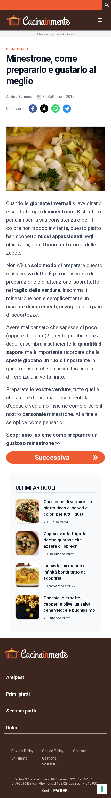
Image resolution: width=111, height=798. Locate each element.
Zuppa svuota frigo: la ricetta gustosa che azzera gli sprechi (65, 540)
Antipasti (16, 677)
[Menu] (99, 20)
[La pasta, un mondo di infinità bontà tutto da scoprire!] (27, 576)
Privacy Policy (22, 751)
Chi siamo (19, 758)
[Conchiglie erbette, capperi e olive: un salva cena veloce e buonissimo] (27, 608)
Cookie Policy (53, 751)
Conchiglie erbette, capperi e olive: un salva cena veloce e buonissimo (69, 604)
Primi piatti (17, 49)
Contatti (79, 751)
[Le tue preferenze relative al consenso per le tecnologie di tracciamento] (102, 789)
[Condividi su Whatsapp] (55, 108)
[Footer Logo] (55, 654)
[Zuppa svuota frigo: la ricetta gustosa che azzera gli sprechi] (27, 544)
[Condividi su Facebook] (33, 108)
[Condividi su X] (44, 108)
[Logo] (38, 20)
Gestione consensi (49, 760)
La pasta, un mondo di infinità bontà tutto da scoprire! (65, 572)
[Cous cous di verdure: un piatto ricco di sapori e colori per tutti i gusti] (27, 512)
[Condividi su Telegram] (67, 108)
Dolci (11, 727)
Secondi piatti (21, 711)
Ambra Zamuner (20, 97)
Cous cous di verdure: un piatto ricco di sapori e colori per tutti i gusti (68, 508)
